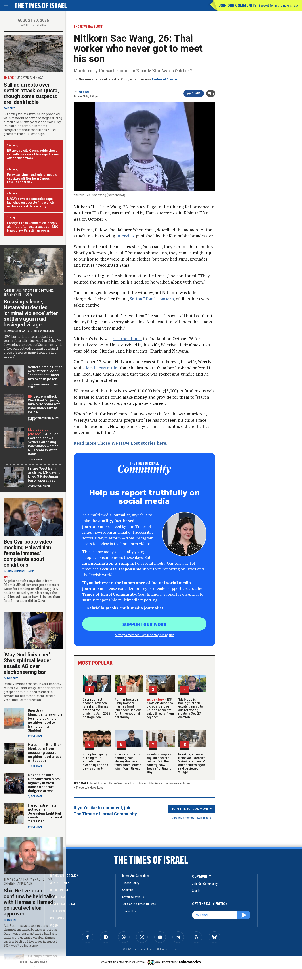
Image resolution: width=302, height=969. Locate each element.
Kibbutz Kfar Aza (149, 783)
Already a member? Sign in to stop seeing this (144, 635)
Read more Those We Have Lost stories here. (120, 443)
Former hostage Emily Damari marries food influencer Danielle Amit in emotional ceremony (128, 708)
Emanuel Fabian (16, 331)
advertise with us (133, 897)
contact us (129, 911)
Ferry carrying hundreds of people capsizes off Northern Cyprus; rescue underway (32, 178)
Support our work (144, 624)
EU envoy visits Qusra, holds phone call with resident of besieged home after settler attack (33, 154)
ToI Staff (84, 91)
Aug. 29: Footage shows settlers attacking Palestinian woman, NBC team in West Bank (43, 444)
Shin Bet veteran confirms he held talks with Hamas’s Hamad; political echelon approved (29, 902)
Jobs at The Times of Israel (139, 904)
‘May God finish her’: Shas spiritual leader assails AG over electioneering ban (28, 663)
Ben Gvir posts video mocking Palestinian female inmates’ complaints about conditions (28, 553)
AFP (31, 571)
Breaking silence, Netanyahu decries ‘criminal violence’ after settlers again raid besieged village (192, 763)
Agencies (48, 331)
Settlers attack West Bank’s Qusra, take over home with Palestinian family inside (44, 404)
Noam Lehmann (40, 384)
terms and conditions (136, 876)
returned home (127, 338)
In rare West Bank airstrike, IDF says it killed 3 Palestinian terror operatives (44, 474)
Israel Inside (98, 783)
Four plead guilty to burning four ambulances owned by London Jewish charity (97, 761)
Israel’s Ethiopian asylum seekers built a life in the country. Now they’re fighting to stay (158, 763)
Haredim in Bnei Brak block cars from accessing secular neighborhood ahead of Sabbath (45, 753)
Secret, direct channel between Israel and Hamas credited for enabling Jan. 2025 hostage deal (96, 708)
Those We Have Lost (122, 783)
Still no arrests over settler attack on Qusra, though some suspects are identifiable (31, 93)
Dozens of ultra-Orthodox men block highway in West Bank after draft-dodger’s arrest (44, 783)
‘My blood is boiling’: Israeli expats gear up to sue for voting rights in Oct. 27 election (190, 708)
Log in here (204, 817)
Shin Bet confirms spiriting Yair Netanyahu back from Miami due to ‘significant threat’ (128, 761)
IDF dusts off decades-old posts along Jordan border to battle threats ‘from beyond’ (160, 708)
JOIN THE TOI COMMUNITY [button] (192, 809)
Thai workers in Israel (176, 783)
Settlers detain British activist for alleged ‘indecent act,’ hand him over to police (45, 373)
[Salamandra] (190, 961)
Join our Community (237, 5)
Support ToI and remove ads (279, 5)
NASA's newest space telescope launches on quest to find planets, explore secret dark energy (31, 202)
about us (128, 890)
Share (196, 93)
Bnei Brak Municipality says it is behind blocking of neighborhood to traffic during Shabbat (45, 720)
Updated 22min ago (30, 77)
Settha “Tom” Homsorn (152, 298)
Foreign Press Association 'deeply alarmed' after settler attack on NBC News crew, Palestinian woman (32, 226)
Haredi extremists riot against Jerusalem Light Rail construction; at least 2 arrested (45, 813)
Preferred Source (164, 79)
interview (125, 236)
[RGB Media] (154, 962)
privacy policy (130, 883)
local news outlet (102, 368)
